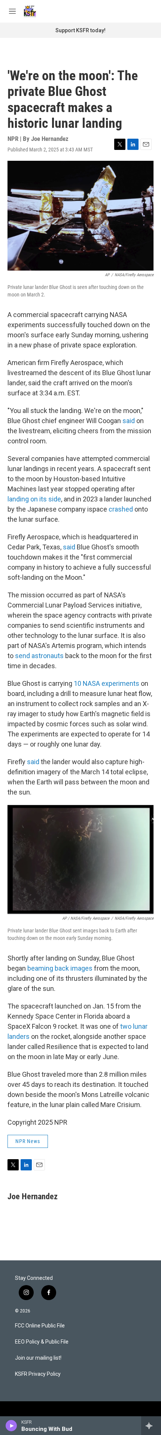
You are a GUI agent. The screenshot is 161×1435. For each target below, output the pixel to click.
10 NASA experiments (106, 683)
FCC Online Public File (40, 1326)
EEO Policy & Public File (42, 1342)
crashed (121, 509)
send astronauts (39, 656)
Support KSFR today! (80, 30)
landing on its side (34, 499)
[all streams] (151, 1425)
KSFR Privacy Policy (38, 1374)
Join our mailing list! (38, 1358)
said (128, 421)
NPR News (27, 1141)
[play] (11, 1425)
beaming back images (59, 968)
